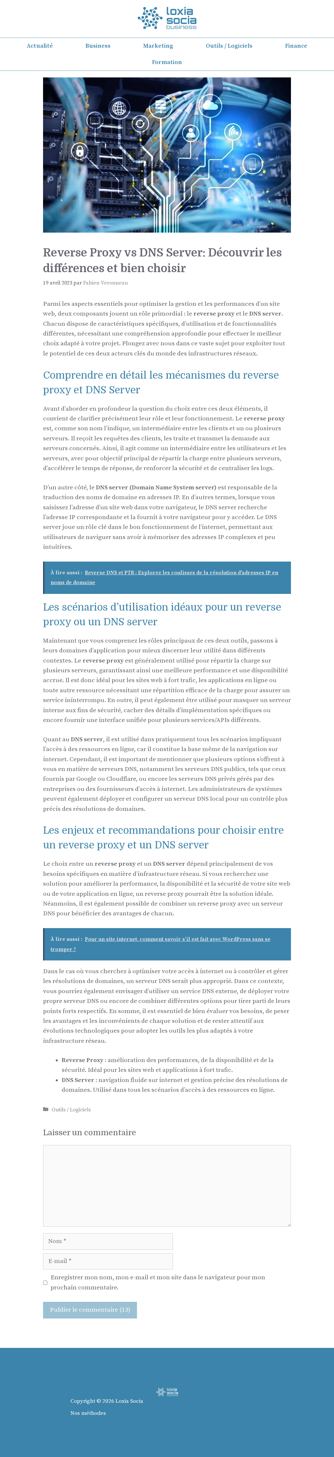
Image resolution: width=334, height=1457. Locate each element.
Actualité (40, 46)
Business (98, 46)
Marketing (158, 46)
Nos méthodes (88, 1413)
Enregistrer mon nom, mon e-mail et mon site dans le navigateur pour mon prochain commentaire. (158, 1282)
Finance (296, 46)
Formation (167, 62)
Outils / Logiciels (229, 46)
